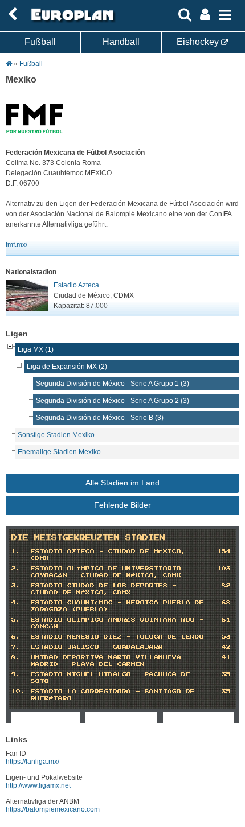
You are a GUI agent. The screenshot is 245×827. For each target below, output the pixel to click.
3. (16, 585)
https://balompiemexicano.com (53, 809)
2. (16, 568)
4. (16, 602)
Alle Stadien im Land (122, 482)
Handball (121, 42)
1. (16, 551)
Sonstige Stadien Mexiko (56, 435)
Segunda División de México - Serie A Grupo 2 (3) (112, 401)
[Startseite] (70, 21)
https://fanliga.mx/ (32, 762)
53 (226, 637)
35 (226, 674)
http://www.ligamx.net (38, 785)
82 (226, 585)
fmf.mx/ (16, 245)
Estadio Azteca (76, 285)
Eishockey (199, 42)
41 (226, 657)
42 (226, 647)
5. (16, 620)
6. (16, 637)
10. (18, 691)
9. (16, 674)
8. (16, 657)
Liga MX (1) (36, 349)
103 (224, 568)
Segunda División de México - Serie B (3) (100, 418)
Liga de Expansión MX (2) (67, 367)
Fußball (40, 42)
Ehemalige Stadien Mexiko (59, 452)
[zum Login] (12, 14)
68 (226, 602)
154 (224, 551)
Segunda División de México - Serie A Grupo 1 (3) (112, 384)
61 (226, 620)
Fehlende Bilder (122, 504)
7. (16, 647)
